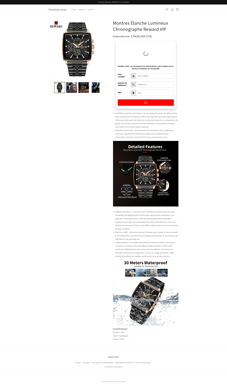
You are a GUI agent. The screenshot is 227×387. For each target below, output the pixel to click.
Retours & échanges (143, 363)
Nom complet (122, 75)
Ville (120, 92)
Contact (78, 363)
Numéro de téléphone (122, 84)
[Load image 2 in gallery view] (71, 87)
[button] (167, 9)
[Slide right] (104, 87)
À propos (86, 363)
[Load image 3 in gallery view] (83, 87)
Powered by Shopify (120, 381)
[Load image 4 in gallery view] (95, 87)
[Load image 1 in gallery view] (59, 87)
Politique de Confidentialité (102, 363)
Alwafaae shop (110, 381)
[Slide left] (51, 87)
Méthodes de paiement (124, 363)
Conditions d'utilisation (113, 367)
